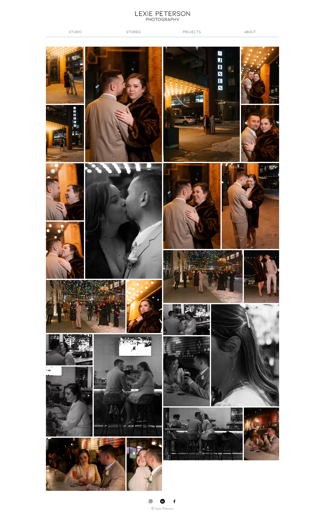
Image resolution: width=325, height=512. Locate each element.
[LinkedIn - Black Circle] (162, 501)
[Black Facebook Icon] (174, 501)
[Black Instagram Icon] (150, 501)
